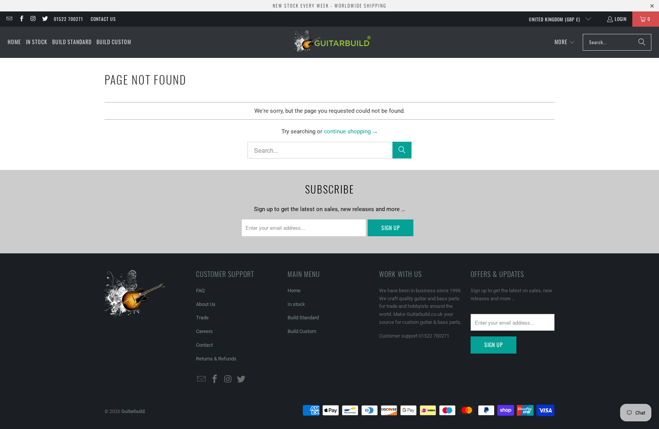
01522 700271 (68, 19)
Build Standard (303, 317)
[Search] (641, 42)
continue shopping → (351, 131)
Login (621, 19)
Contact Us (103, 19)
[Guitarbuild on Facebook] (21, 19)
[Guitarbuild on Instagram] (33, 19)
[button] (565, 42)
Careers (204, 331)
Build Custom (302, 331)
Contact (204, 345)
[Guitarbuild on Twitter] (45, 19)
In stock (296, 304)
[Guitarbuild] (332, 42)
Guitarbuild (133, 411)
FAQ (200, 290)
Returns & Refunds (216, 359)
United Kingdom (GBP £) (555, 19)
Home (294, 290)
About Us (205, 304)
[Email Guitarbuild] (9, 19)
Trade (202, 317)
